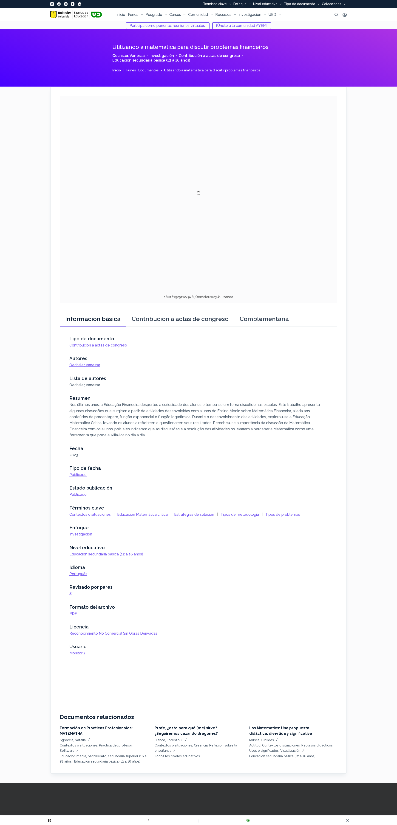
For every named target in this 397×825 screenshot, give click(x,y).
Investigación (249, 14)
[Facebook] (59, 4)
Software (67, 750)
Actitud (255, 745)
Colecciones (331, 4)
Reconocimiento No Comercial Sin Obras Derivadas (113, 633)
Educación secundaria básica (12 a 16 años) (151, 60)
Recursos (223, 14)
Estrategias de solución (194, 514)
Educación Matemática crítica (142, 514)
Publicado (78, 475)
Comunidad (198, 14)
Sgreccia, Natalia (73, 740)
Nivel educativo (265, 4)
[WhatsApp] (79, 4)
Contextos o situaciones (90, 514)
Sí (70, 593)
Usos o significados (264, 750)
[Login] (345, 15)
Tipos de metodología (240, 514)
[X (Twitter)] (52, 4)
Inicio (120, 14)
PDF (73, 613)
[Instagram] (66, 4)
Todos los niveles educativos (177, 756)
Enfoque (240, 4)
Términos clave (215, 4)
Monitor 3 (77, 653)
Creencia (201, 745)
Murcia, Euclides (261, 740)
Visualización (290, 750)
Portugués (78, 574)
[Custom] (49, 820)
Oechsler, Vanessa (128, 55)
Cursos (175, 14)
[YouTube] (72, 4)
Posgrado (153, 14)
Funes (133, 14)
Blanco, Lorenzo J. (169, 740)
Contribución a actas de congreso (209, 55)
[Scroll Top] (347, 820)
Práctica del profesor (115, 745)
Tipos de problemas (282, 514)
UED (272, 14)
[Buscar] (336, 14)
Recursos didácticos (317, 745)
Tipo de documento (299, 4)
